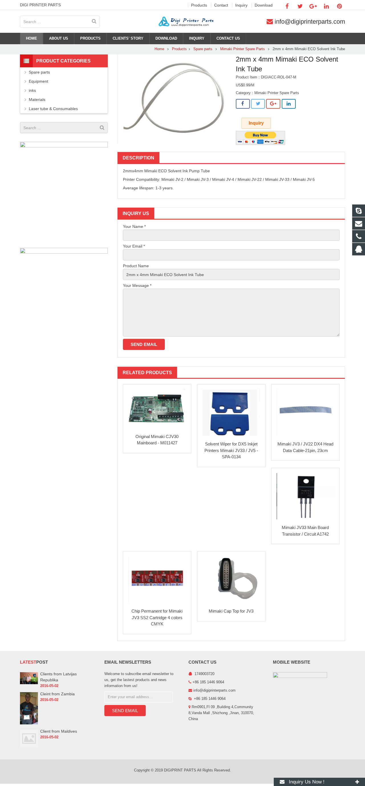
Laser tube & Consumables (53, 108)
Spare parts (203, 49)
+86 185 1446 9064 (209, 699)
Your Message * (137, 285)
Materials (37, 99)
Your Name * (134, 226)
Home (159, 49)
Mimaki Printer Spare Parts (242, 49)
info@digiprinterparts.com (310, 21)
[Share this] (243, 104)
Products (179, 49)
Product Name (136, 266)
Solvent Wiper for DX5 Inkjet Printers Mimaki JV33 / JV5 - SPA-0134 (231, 450)
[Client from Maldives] (29, 746)
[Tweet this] (258, 104)
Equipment (38, 81)
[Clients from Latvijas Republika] (29, 683)
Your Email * (134, 246)
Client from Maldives (58, 731)
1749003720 (203, 674)
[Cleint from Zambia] (29, 723)
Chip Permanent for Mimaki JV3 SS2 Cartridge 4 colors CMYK (156, 617)
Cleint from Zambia (57, 694)
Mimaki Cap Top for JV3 (231, 611)
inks (32, 90)
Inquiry (256, 123)
